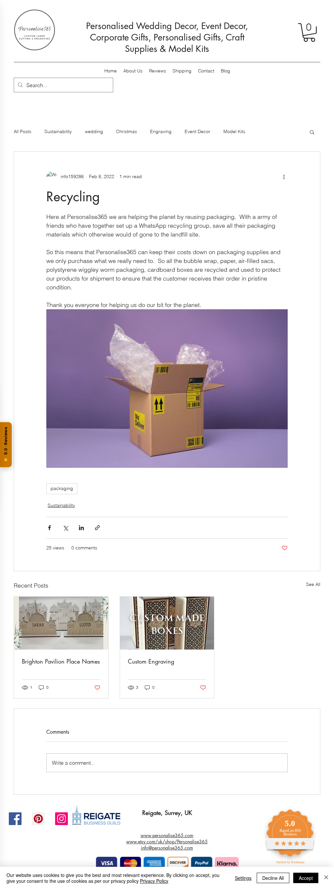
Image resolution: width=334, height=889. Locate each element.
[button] (309, 32)
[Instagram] (61, 818)
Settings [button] (243, 878)
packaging (62, 488)
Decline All (273, 878)
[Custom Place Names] (61, 623)
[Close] (326, 878)
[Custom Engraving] (167, 623)
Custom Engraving (151, 661)
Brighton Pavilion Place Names (61, 661)
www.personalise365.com (167, 835)
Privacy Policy (154, 881)
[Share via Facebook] (49, 528)
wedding (94, 131)
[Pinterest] (38, 818)
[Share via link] (97, 528)
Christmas (126, 131)
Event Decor (197, 131)
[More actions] (284, 176)
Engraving (161, 131)
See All (313, 584)
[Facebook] (15, 818)
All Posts (22, 131)
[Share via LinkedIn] (81, 528)
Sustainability (58, 131)
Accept (306, 878)
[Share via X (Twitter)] (65, 528)
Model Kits (234, 131)
